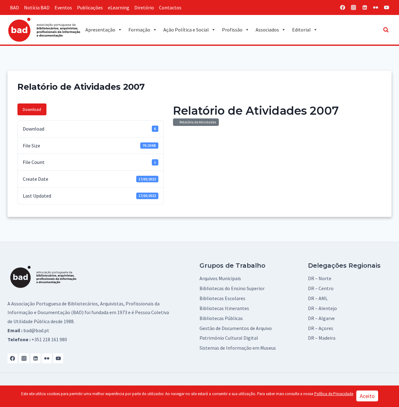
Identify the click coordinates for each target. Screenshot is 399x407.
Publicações (90, 7)
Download (32, 109)
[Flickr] (376, 7)
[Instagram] (353, 7)
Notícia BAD (37, 7)
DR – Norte (319, 278)
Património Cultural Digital (229, 338)
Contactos (170, 7)
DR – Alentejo (322, 308)
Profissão (232, 29)
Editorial (301, 29)
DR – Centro (321, 288)
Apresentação (100, 29)
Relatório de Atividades (197, 122)
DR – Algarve (321, 318)
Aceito (367, 396)
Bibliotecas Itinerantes (224, 308)
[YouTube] (387, 7)
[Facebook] (343, 7)
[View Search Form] (386, 29)
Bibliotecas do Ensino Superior (232, 288)
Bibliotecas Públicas (221, 318)
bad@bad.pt (36, 330)
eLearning (118, 7)
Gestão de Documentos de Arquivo (236, 328)
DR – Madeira (321, 338)
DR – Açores (320, 328)
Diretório (144, 7)
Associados (267, 29)
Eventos (63, 7)
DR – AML (318, 298)
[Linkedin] (365, 7)
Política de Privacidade (333, 393)
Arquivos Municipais (220, 278)
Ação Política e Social (186, 29)
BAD (14, 7)
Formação (139, 29)
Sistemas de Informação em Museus (238, 348)
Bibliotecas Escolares (222, 298)
